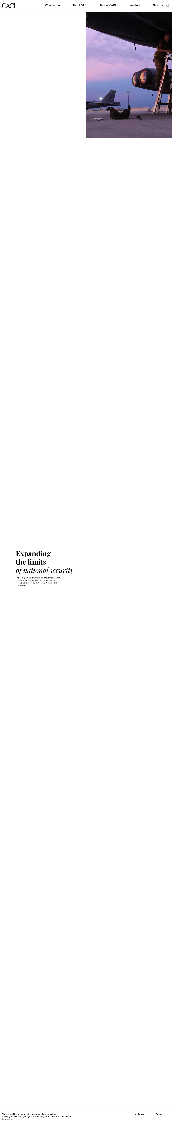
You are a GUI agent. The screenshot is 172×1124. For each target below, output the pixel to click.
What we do (52, 5)
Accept (159, 1114)
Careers (158, 5)
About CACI (80, 5)
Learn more (7, 1119)
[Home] (9, 5)
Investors (134, 5)
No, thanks (139, 1114)
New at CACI (108, 5)
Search (168, 6)
